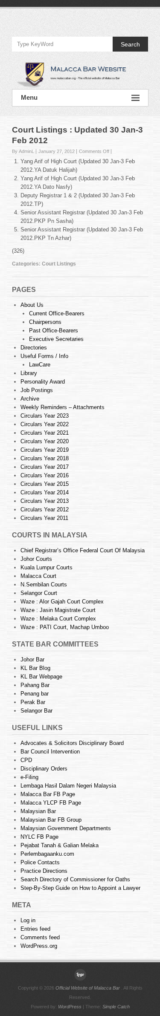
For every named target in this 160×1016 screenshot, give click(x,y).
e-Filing (29, 777)
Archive (29, 398)
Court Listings (59, 264)
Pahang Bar (34, 685)
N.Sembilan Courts (43, 584)
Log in (27, 920)
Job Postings (36, 390)
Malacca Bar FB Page (47, 794)
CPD (26, 760)
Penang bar (34, 693)
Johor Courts (36, 559)
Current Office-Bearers (56, 313)
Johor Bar (32, 659)
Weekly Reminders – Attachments (62, 407)
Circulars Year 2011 (44, 518)
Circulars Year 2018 (44, 458)
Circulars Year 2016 (44, 475)
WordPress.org (38, 946)
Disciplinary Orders (43, 768)
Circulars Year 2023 (44, 416)
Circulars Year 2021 (44, 433)
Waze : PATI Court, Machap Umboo (64, 627)
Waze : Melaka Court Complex (58, 618)
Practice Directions (43, 871)
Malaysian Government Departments (65, 828)
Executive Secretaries (56, 339)
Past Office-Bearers (53, 330)
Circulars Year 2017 (44, 467)
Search (130, 44)
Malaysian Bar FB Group (50, 820)
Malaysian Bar (38, 811)
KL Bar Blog (35, 668)
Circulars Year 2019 (44, 450)
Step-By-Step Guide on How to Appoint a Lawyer (80, 888)
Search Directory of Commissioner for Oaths (75, 879)
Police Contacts (40, 862)
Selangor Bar (36, 710)
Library (28, 373)
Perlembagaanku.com (47, 854)
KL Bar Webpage (41, 676)
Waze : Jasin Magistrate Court (58, 610)
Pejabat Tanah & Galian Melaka (59, 845)
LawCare (39, 364)
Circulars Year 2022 (44, 424)
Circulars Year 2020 (44, 441)
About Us (32, 305)
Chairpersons (45, 322)
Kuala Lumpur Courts (46, 567)
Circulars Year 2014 (44, 492)
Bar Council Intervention (50, 751)
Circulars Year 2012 (44, 509)
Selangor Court (38, 593)
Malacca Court (38, 576)
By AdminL (23, 151)
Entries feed (35, 929)
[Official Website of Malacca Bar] (80, 74)
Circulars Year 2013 (44, 501)
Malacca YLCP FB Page (50, 803)
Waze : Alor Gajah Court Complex (62, 601)
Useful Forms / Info (44, 356)
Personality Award (42, 381)
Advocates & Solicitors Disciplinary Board (72, 743)
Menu (29, 97)
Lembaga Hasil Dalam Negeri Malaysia (68, 785)
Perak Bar (32, 702)
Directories (33, 347)
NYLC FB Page (39, 837)
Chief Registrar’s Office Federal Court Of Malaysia (82, 550)
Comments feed (40, 937)
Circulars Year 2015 (44, 484)
